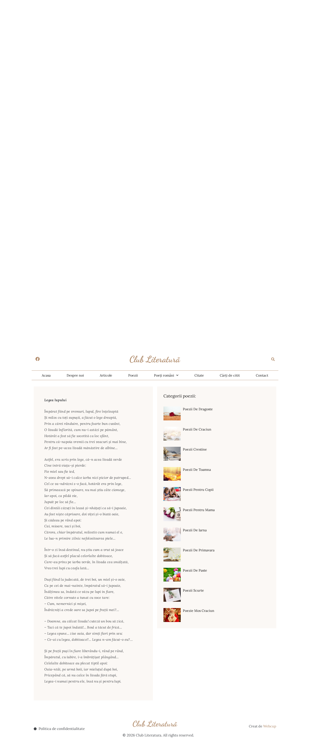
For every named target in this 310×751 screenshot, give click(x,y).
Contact (262, 375)
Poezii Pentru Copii (198, 489)
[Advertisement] (126, 29)
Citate (199, 375)
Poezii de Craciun (197, 429)
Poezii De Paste (195, 570)
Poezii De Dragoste (198, 409)
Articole (106, 375)
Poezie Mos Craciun (198, 610)
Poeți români (164, 375)
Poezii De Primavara (198, 550)
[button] (273, 359)
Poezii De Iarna (195, 530)
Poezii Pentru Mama (199, 510)
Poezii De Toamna (197, 469)
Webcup (269, 726)
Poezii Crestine (195, 449)
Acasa (46, 375)
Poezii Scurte (193, 590)
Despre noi (75, 375)
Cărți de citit (230, 375)
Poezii (133, 375)
